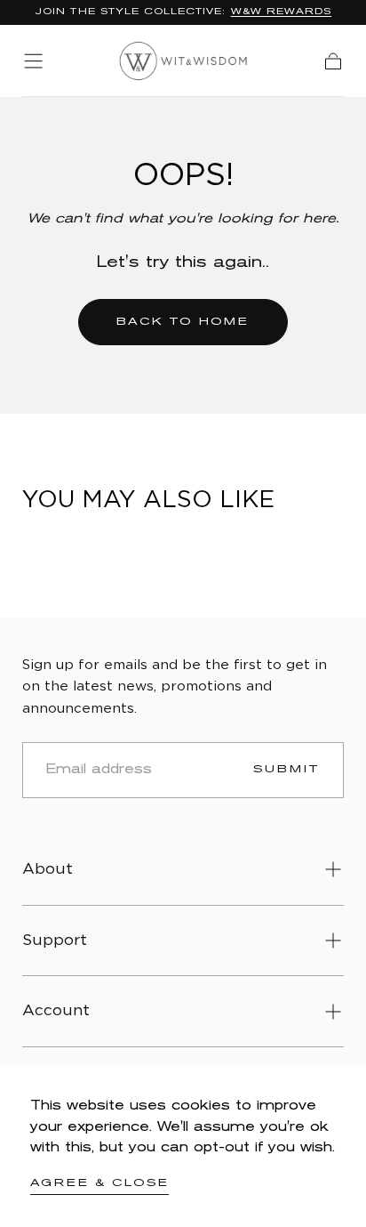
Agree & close (99, 1183)
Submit (287, 769)
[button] (33, 61)
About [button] (47, 869)
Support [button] (54, 940)
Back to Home (182, 322)
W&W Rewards (281, 12)
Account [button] (56, 1011)
